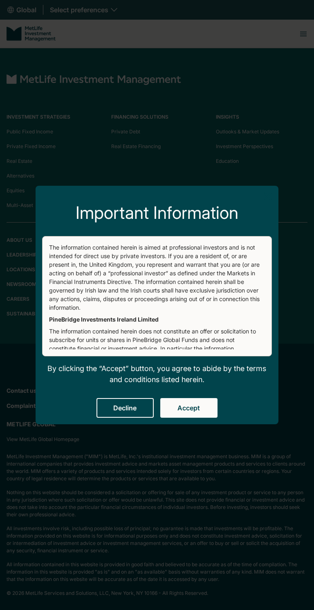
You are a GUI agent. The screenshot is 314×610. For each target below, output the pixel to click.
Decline (125, 408)
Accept (188, 408)
